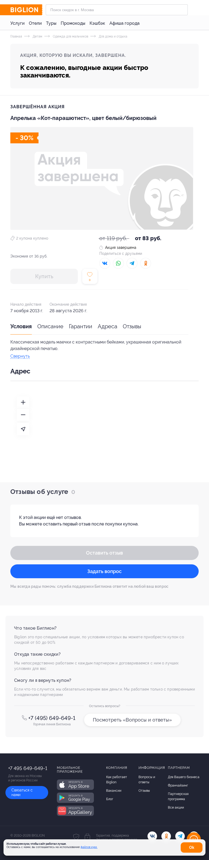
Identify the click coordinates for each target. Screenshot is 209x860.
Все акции (176, 807)
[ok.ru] (166, 836)
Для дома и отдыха (112, 36)
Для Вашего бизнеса (183, 777)
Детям (37, 36)
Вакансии (113, 791)
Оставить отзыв (104, 553)
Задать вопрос (104, 571)
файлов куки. (89, 847)
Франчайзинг (178, 785)
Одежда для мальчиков (70, 36)
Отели (35, 23)
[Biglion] (26, 9)
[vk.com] (152, 836)
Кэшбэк (97, 23)
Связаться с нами (22, 792)
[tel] (180, 836)
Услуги (17, 23)
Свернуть (20, 356)
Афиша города (124, 23)
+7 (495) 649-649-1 (51, 718)
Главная (16, 36)
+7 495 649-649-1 (27, 768)
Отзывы (132, 326)
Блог (109, 799)
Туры (51, 23)
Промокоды (73, 23)
